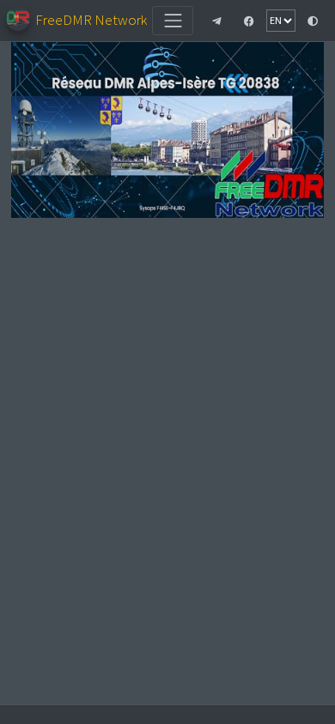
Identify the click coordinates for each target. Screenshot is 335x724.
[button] (217, 20)
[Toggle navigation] (172, 20)
